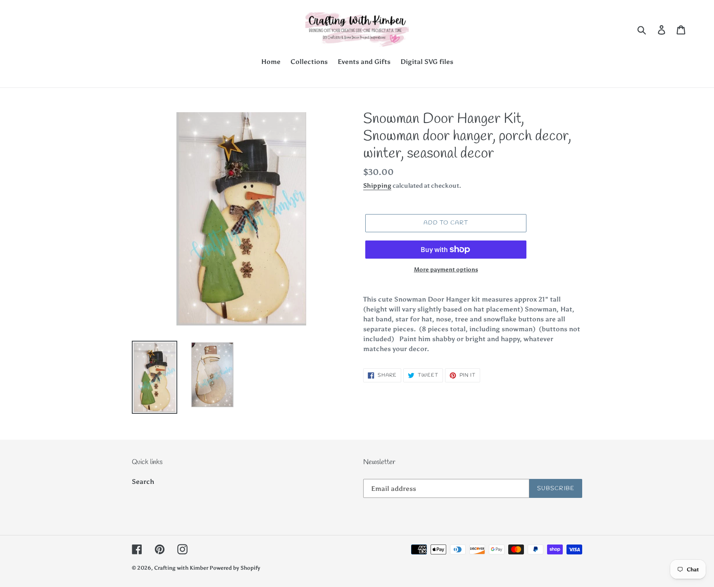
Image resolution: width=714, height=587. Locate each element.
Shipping (377, 185)
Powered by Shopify (234, 568)
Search (143, 482)
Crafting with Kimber (181, 568)
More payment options (446, 269)
